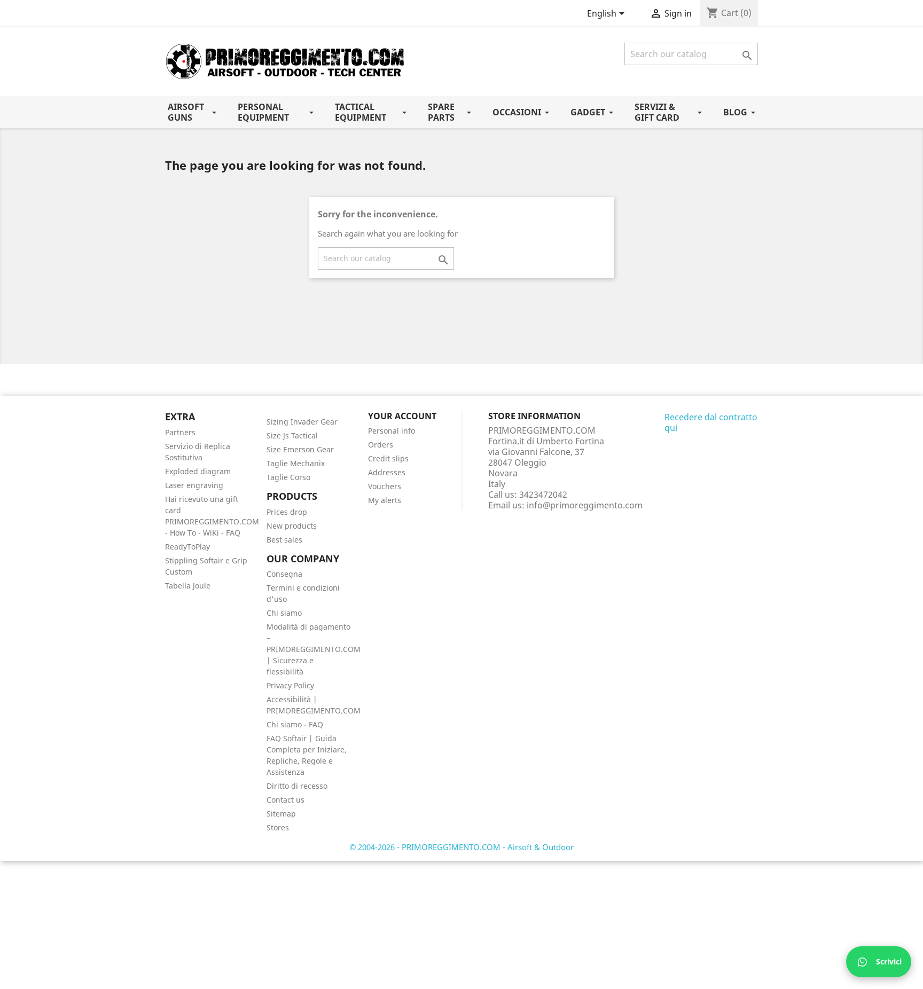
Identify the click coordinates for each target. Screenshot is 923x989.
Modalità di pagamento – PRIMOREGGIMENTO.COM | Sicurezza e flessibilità (314, 649)
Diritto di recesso (297, 786)
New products (292, 526)
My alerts (384, 500)
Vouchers (384, 486)
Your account (402, 416)
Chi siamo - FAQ (295, 724)
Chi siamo (284, 613)
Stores (278, 827)
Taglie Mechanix (296, 463)
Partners (180, 432)
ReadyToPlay (187, 546)
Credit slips (388, 458)
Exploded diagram (198, 471)
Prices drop (287, 512)
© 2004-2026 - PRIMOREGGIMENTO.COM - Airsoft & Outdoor (461, 847)
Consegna (284, 574)
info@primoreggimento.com (585, 505)
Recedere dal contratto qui (710, 422)
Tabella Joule (187, 585)
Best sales (284, 540)
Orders (380, 444)
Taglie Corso (288, 477)
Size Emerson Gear (300, 449)
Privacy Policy (290, 685)
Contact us (285, 800)
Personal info (391, 431)
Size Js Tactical (292, 435)
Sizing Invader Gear (302, 422)
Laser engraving (194, 485)
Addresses (386, 472)
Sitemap (281, 814)
